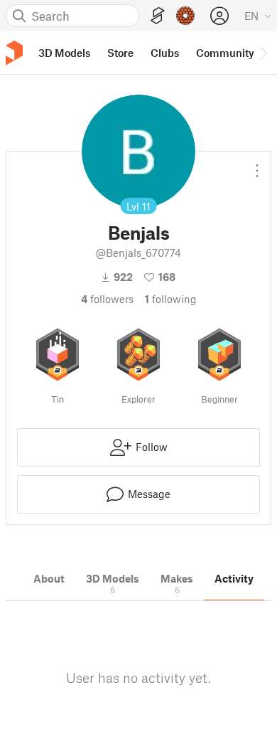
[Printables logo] (14, 53)
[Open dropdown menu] (257, 165)
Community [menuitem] (225, 52)
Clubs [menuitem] (165, 52)
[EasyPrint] (157, 16)
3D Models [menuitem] (64, 52)
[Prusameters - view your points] (185, 15)
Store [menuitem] (120, 52)
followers (107, 298)
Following (171, 298)
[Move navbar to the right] (263, 52)
